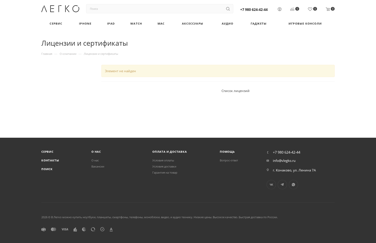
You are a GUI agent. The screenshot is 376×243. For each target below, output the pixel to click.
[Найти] (228, 8)
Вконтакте (271, 184)
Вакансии (97, 166)
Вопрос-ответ (229, 160)
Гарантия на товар (164, 172)
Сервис (47, 152)
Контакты (50, 160)
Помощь (227, 152)
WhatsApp (293, 184)
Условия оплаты (163, 160)
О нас (96, 152)
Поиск (47, 169)
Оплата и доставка (169, 152)
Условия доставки (164, 166)
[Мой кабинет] (280, 9)
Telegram (282, 184)
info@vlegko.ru (284, 160)
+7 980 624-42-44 (254, 9)
